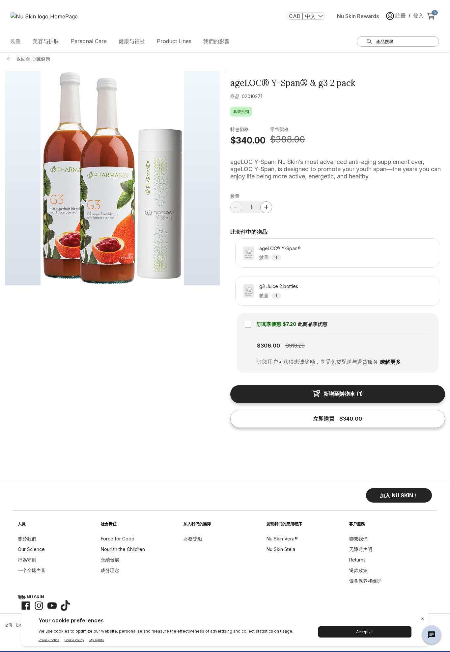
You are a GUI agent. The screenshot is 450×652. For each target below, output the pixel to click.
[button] (399, 495)
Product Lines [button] (174, 41)
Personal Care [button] (89, 41)
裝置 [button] (15, 41)
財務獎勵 (192, 538)
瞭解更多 (390, 361)
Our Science (31, 549)
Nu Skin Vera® (282, 538)
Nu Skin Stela (281, 549)
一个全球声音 (31, 570)
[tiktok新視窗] (65, 605)
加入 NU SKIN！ (399, 495)
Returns (357, 559)
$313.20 (295, 345)
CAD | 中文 (302, 16)
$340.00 (248, 140)
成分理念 (110, 570)
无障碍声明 (360, 549)
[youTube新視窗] (52, 605)
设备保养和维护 (365, 581)
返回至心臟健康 (33, 59)
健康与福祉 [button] (132, 41)
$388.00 (287, 139)
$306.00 (268, 345)
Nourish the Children (123, 549)
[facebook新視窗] (25, 605)
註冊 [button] (400, 15)
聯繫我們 (358, 538)
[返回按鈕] (10, 59)
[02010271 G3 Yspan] (112, 178)
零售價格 (279, 129)
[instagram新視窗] (39, 605)
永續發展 (110, 559)
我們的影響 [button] (216, 41)
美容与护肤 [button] (46, 41)
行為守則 (27, 559)
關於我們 (27, 538)
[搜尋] (369, 41)
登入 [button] (418, 15)
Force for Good (117, 538)
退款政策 (358, 570)
